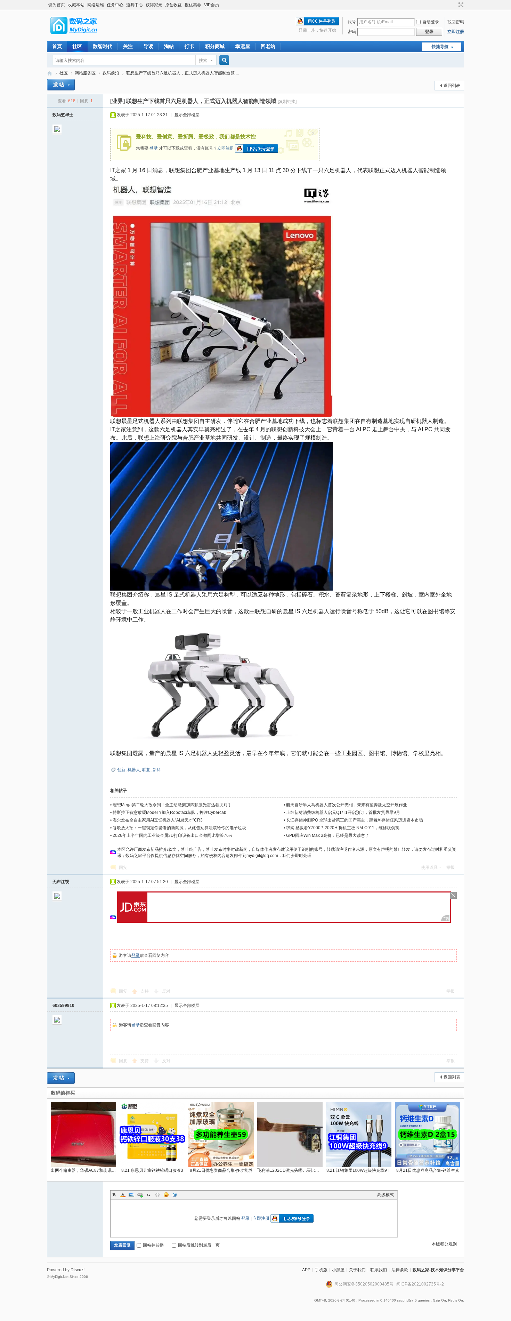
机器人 (134, 769)
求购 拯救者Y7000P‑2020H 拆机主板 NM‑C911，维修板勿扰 (342, 827)
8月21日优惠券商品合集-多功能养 (221, 1170)
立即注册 (455, 31)
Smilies (166, 1194)
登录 (153, 148)
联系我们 (378, 1269)
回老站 (268, 46)
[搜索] (223, 60)
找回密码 (455, 21)
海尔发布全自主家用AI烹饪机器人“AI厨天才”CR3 (158, 820)
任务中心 (115, 4)
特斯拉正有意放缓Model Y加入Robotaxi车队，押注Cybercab (169, 812)
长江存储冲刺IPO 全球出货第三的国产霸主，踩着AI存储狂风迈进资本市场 (354, 820)
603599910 (63, 1005)
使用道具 (429, 867)
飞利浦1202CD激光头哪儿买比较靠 (290, 1170)
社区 (77, 46)
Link (140, 1194)
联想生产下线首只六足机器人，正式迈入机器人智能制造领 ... (182, 73)
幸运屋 (242, 46)
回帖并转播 (153, 1245)
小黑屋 (338, 1269)
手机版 (321, 1269)
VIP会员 (211, 4)
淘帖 (169, 46)
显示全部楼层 (187, 114)
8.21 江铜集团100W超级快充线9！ (358, 1170)
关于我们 (357, 1269)
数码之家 (49, 73)
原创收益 (173, 4)
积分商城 (215, 46)
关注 (128, 46)
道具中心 (134, 4)
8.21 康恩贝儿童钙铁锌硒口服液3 (152, 1170)
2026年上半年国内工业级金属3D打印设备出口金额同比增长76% (173, 835)
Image (131, 1194)
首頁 (57, 46)
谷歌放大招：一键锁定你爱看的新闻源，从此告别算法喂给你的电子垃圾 (179, 827)
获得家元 (154, 4)
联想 (146, 769)
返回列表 (452, 85)
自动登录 (430, 21)
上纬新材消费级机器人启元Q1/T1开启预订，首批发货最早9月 (343, 812)
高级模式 (385, 1194)
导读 (148, 46)
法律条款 (399, 1269)
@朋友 (174, 1194)
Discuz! (77, 1269)
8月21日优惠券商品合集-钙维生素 (427, 1170)
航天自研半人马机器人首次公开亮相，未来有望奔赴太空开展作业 (346, 804)
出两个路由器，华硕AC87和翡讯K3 (84, 1170)
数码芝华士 (62, 114)
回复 (123, 867)
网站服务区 (85, 73)
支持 (145, 991)
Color (122, 1194)
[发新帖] (61, 84)
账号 (352, 21)
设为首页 (56, 4)
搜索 (203, 60)
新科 (157, 769)
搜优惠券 (193, 4)
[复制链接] (287, 101)
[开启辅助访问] (454, 5)
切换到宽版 (460, 5)
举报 (450, 867)
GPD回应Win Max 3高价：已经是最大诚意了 (327, 835)
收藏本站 (76, 4)
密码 (352, 31)
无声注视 (60, 881)
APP (306, 1269)
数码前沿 (111, 73)
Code (157, 1194)
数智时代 (102, 46)
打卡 (189, 46)
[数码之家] (79, 36)
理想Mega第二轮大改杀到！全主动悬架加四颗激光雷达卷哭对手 (172, 804)
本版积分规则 (444, 1244)
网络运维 (95, 4)
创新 (121, 769)
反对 (166, 991)
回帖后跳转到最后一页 (199, 1245)
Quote (148, 1194)
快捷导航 (440, 46)
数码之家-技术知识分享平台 (438, 1269)
